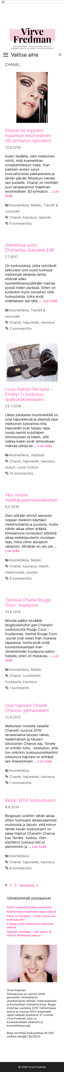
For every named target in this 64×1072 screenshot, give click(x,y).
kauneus (30, 217)
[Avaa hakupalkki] (60, 54)
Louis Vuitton (27, 467)
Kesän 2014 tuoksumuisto (30, 800)
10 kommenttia (21, 473)
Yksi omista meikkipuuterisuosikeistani (31, 497)
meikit (43, 566)
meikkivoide (14, 572)
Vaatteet (37, 455)
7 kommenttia (20, 783)
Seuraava (29, 885)
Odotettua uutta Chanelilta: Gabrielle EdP (29, 247)
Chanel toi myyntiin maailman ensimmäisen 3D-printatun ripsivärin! (28, 135)
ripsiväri (45, 217)
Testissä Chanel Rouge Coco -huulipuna (28, 602)
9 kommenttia (20, 223)
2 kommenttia (20, 328)
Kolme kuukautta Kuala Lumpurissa (29, 907)
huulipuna (13, 682)
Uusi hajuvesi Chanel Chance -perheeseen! (27, 708)
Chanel (15, 217)
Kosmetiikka (19, 205)
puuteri (32, 572)
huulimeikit (31, 676)
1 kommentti (19, 688)
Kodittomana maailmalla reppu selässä (31, 911)
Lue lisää (50, 301)
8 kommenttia (20, 578)
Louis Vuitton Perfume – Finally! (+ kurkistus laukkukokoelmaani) (29, 394)
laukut (10, 467)
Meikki (36, 205)
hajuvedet (31, 322)
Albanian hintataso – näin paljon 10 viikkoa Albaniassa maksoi (29, 933)
